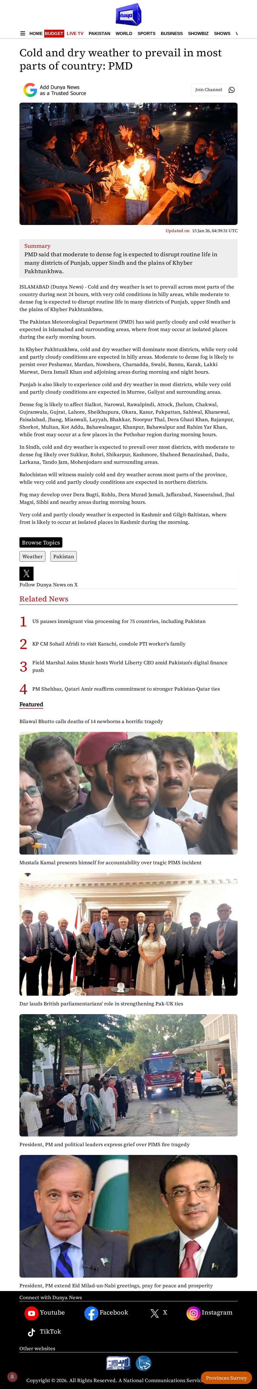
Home (36, 33)
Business (172, 33)
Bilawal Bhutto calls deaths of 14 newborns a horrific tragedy (91, 721)
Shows (222, 33)
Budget (54, 33)
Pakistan (99, 33)
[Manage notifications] (12, 1377)
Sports (146, 33)
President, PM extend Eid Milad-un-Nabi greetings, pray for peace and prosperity (116, 1285)
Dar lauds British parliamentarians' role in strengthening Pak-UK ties (101, 1003)
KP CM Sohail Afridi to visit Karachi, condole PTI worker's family (109, 643)
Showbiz (198, 33)
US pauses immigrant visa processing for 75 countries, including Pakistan (119, 621)
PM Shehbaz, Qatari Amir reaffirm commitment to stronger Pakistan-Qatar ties (126, 688)
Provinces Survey (226, 1377)
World (124, 33)
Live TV (75, 33)
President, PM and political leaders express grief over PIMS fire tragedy (104, 1144)
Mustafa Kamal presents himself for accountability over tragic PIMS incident (110, 862)
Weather (32, 556)
